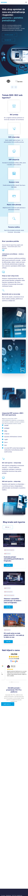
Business (8, 630)
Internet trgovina (10, 550)
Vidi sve (7, 527)
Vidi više (8, 565)
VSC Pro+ (8, 553)
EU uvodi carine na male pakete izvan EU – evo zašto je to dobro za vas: (14, 635)
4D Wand (6, 428)
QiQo (5, 431)
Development (9, 591)
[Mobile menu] (26, 2)
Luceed (6, 425)
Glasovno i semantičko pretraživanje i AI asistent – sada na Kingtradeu (13, 600)
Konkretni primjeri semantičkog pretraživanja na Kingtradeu (14, 559)
